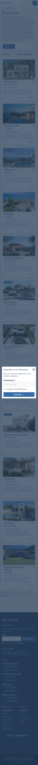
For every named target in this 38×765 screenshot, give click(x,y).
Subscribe (18, 394)
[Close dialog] (33, 369)
